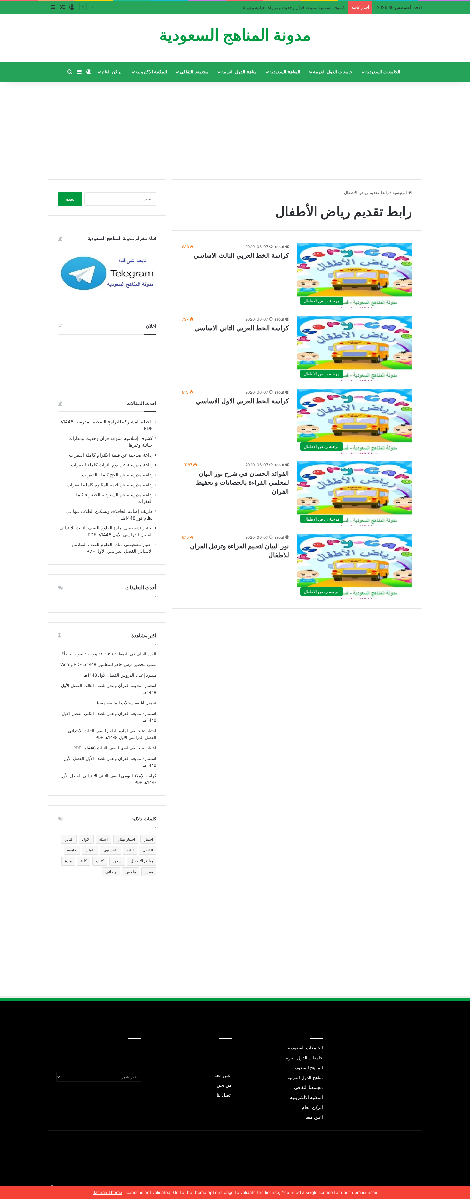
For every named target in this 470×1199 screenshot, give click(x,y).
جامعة (71, 850)
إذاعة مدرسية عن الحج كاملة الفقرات (117, 474)
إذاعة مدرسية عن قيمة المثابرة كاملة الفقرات (110, 484)
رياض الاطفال (141, 860)
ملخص (130, 871)
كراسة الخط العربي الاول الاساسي (242, 401)
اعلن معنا (314, 1117)
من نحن (224, 1085)
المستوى (110, 850)
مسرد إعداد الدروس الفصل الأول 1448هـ (120, 675)
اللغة (130, 850)
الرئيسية (400, 192)
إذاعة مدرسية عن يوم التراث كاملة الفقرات (112, 464)
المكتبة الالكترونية (306, 1097)
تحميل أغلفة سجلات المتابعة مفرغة (125, 702)
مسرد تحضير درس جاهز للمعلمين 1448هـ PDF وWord (108, 664)
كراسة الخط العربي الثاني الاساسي (241, 328)
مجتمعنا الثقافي (194, 71)
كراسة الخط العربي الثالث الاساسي (241, 255)
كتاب (100, 860)
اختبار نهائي (126, 839)
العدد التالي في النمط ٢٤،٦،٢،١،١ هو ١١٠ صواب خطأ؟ (109, 653)
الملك (89, 850)
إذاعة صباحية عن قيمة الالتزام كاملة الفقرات (306, 7)
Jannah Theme (107, 1192)
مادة (68, 860)
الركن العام (112, 71)
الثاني (68, 839)
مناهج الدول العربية (239, 71)
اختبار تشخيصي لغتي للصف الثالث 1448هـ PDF (114, 747)
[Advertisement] (235, 128)
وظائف (110, 871)
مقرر (149, 871)
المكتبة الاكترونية (151, 71)
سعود (117, 860)
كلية (84, 860)
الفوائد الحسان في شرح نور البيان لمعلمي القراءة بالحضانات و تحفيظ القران (242, 482)
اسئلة (103, 839)
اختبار (148, 839)
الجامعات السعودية (382, 71)
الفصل (148, 850)
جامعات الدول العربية (333, 71)
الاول (86, 839)
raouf (279, 246)
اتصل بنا (224, 1095)
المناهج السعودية (285, 71)
